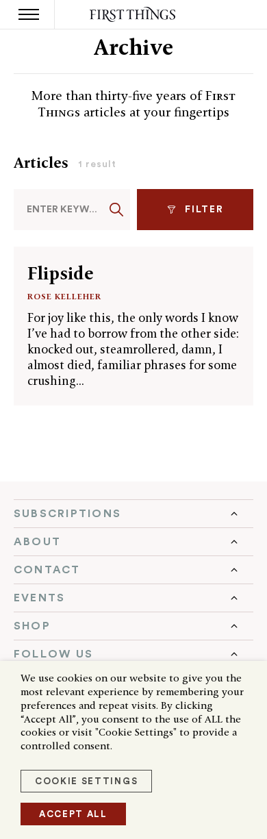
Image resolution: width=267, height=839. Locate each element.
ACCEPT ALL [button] (73, 814)
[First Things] (134, 15)
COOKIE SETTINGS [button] (86, 781)
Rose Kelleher (64, 296)
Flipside (60, 273)
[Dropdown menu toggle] (133, 513)
